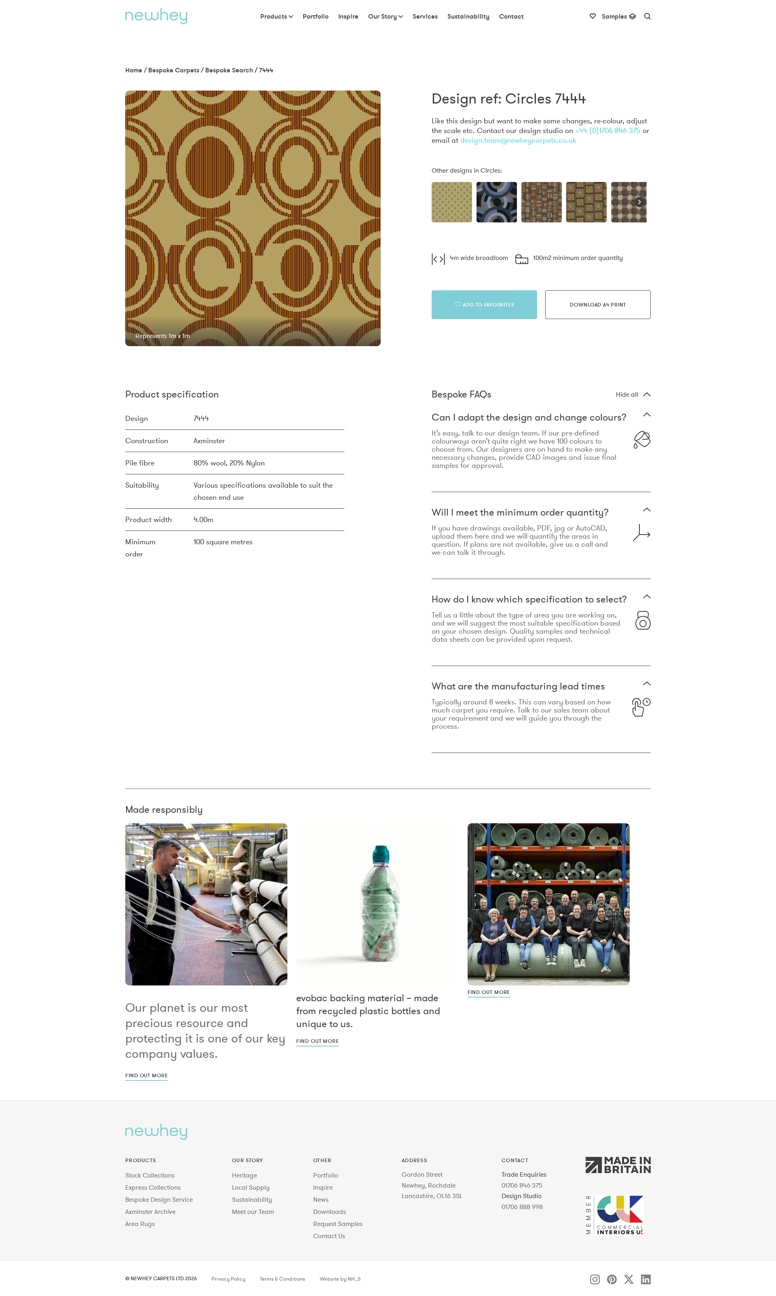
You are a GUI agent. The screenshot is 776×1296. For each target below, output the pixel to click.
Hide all (627, 394)
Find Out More (146, 1075)
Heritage (244, 1175)
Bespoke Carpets (173, 70)
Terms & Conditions (282, 1279)
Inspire (323, 1187)
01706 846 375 (522, 1185)
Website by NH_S (340, 1279)
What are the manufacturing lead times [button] (518, 686)
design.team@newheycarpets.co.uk (518, 140)
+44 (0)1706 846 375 (608, 130)
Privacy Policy (228, 1279)
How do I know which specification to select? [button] (529, 599)
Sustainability (252, 1199)
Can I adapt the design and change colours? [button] (529, 417)
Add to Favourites (488, 304)
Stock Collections (150, 1175)
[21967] (497, 202)
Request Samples (338, 1224)
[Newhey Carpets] (156, 16)
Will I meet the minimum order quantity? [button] (520, 512)
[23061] (541, 202)
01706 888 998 (522, 1207)
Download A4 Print (598, 304)
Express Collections (153, 1187)
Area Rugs (140, 1224)
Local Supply (251, 1187)
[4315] (586, 202)
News (321, 1199)
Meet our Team (253, 1211)
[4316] (631, 202)
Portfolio (325, 1175)
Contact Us (329, 1236)
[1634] (452, 202)
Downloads (329, 1211)
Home (133, 70)
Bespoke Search (229, 70)
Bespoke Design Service (159, 1199)
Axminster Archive (150, 1211)
